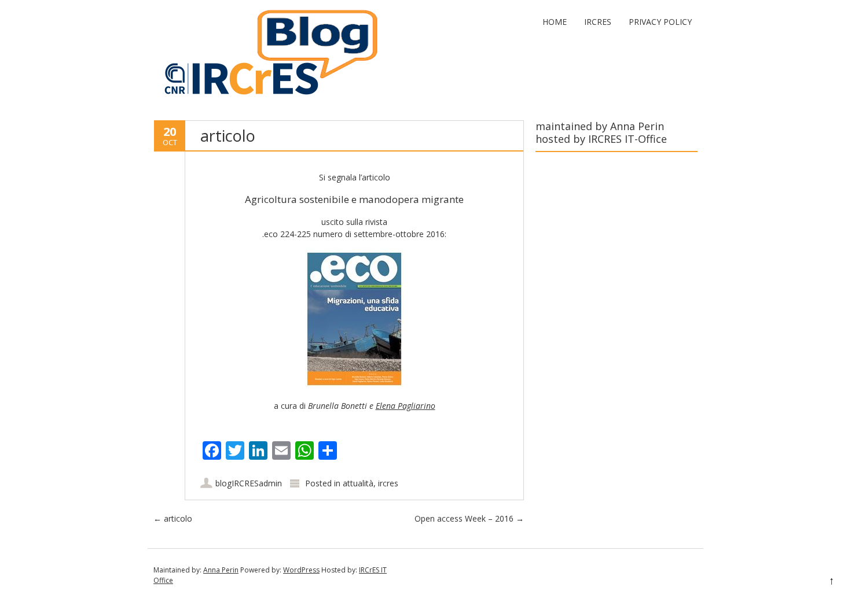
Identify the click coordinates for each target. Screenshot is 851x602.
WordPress (301, 570)
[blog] (266, 96)
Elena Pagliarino (405, 405)
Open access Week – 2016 (469, 518)
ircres (388, 483)
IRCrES (597, 21)
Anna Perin (221, 570)
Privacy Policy (660, 21)
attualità (358, 483)
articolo (172, 518)
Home (554, 21)
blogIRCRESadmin (248, 483)
